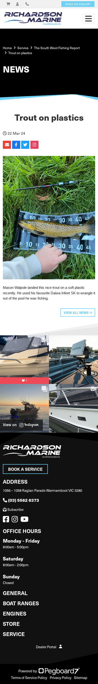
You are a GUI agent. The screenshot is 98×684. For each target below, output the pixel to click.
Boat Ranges (21, 603)
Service (14, 633)
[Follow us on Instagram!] (16, 520)
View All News (76, 312)
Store (11, 623)
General (15, 592)
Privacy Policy (60, 677)
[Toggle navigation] (88, 19)
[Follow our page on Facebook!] (7, 520)
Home (7, 47)
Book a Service (25, 469)
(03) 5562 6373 (23, 500)
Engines (14, 613)
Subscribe (15, 509)
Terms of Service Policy (29, 677)
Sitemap (80, 677)
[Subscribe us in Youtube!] (25, 520)
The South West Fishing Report (57, 47)
